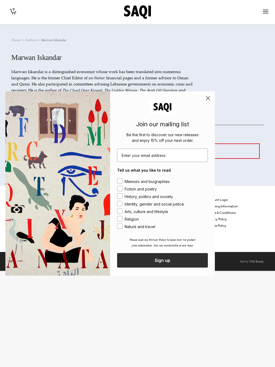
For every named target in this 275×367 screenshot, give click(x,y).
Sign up (162, 260)
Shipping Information (222, 206)
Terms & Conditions (221, 213)
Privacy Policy (217, 219)
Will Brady (256, 261)
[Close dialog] (208, 98)
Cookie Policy (216, 226)
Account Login (217, 200)
